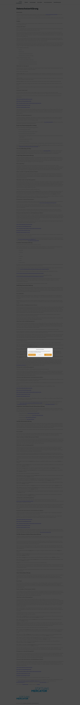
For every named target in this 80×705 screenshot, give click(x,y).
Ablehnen (40, 354)
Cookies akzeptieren (32, 354)
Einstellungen (48, 354)
